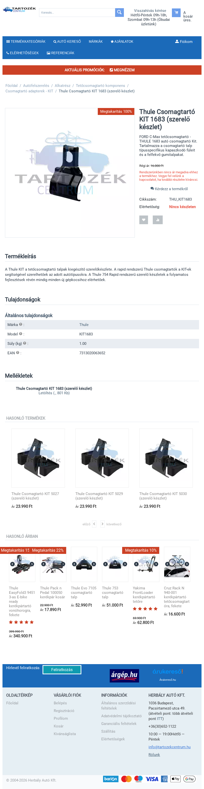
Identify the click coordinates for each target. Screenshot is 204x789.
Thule (84, 325)
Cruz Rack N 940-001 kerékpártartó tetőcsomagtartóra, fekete (177, 597)
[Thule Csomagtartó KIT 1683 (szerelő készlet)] (70, 172)
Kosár (58, 726)
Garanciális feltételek (119, 723)
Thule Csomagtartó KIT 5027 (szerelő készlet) (35, 496)
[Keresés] (119, 12)
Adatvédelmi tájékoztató (121, 716)
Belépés (60, 703)
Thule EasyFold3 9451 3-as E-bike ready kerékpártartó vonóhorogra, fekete (22, 601)
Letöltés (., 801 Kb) (54, 393)
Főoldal (12, 703)
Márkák (96, 41)
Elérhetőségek (113, 739)
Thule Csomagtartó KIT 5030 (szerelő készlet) (163, 496)
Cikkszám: (148, 199)
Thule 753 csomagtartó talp (112, 592)
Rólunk (154, 755)
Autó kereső (68, 41)
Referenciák (62, 53)
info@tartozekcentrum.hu (170, 747)
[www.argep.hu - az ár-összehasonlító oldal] (124, 675)
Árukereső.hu (167, 679)
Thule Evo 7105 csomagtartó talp (83, 592)
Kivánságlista (65, 734)
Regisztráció (64, 711)
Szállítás (108, 731)
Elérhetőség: (149, 207)
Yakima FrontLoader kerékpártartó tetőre (144, 595)
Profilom (61, 718)
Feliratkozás (62, 669)
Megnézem (124, 70)
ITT (159, 719)
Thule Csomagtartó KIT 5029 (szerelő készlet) (99, 496)
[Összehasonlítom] (158, 219)
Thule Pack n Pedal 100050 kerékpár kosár (52, 592)
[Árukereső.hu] (167, 673)
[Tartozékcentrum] (19, 9)
